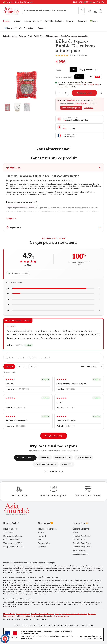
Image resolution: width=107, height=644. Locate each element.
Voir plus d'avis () (53, 436)
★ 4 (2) (33, 367)
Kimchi (41, 532)
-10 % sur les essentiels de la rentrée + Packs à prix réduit (26, 2)
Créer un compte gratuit (71, 108)
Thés (30, 36)
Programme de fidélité (13, 546)
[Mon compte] (95, 10)
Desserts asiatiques (63, 457)
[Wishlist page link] (89, 10)
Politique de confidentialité (25, 616)
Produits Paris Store (82, 543)
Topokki (42, 536)
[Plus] (66, 93)
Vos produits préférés (13, 543)
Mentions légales (9, 614)
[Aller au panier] (100, 10)
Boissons (23, 36)
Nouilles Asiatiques (81, 536)
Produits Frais (79, 539)
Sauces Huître (44, 543)
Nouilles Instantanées (47, 528)
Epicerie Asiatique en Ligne (45, 464)
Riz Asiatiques (79, 550)
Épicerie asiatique (10, 36)
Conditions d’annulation (44, 616)
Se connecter (88, 108)
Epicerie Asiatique (83, 457)
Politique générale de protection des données (71, 614)
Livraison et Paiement (12, 536)
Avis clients (8, 532)
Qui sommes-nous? (11, 539)
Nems (75, 532)
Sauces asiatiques (80, 554)
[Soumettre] (81, 10)
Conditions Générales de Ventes (42, 614)
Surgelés (42, 546)
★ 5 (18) (22, 367)
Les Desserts (67, 464)
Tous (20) (9, 367)
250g (74, 70)
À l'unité (80, 77)
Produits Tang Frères (82, 546)
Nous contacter (10, 528)
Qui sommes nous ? (23, 614)
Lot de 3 (94, 77)
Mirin (40, 539)
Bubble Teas (39, 36)
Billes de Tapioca (24, 457)
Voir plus (10, 218)
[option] (26, 85)
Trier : (83, 366)
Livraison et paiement (61, 616)
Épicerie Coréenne (81, 528)
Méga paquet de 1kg (88, 70)
